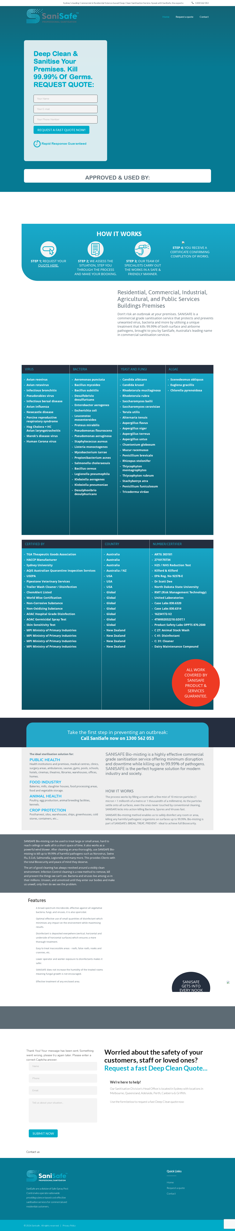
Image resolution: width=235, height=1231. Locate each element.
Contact (204, 16)
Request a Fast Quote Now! (61, 130)
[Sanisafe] (53, 16)
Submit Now (43, 1133)
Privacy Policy (69, 1225)
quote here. (48, 265)
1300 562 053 (202, 3)
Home (165, 16)
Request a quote (184, 16)
